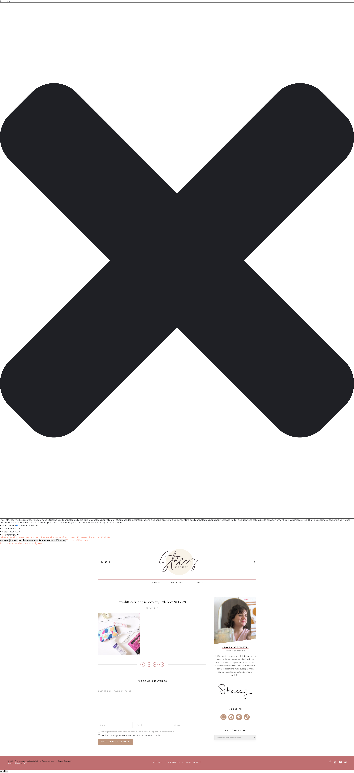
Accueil (158, 762)
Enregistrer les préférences (52, 540)
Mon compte (193, 762)
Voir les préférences (28, 540)
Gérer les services (28, 537)
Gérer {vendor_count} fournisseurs (58, 537)
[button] (177, 261)
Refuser (14, 540)
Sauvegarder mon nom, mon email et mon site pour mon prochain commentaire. (138, 732)
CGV (25, 763)
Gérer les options (9, 537)
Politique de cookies (11, 543)
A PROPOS (155, 583)
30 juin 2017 (152, 608)
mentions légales (14, 763)
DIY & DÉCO (176, 583)
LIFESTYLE (197, 583)
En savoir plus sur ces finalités (93, 537)
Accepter (4, 540)
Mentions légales (32, 543)
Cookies (4, 771)
